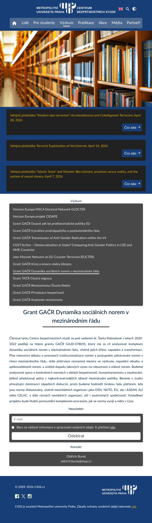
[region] (76, 69)
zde (134, 506)
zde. (113, 427)
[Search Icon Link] (128, 9)
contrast (134, 9)
